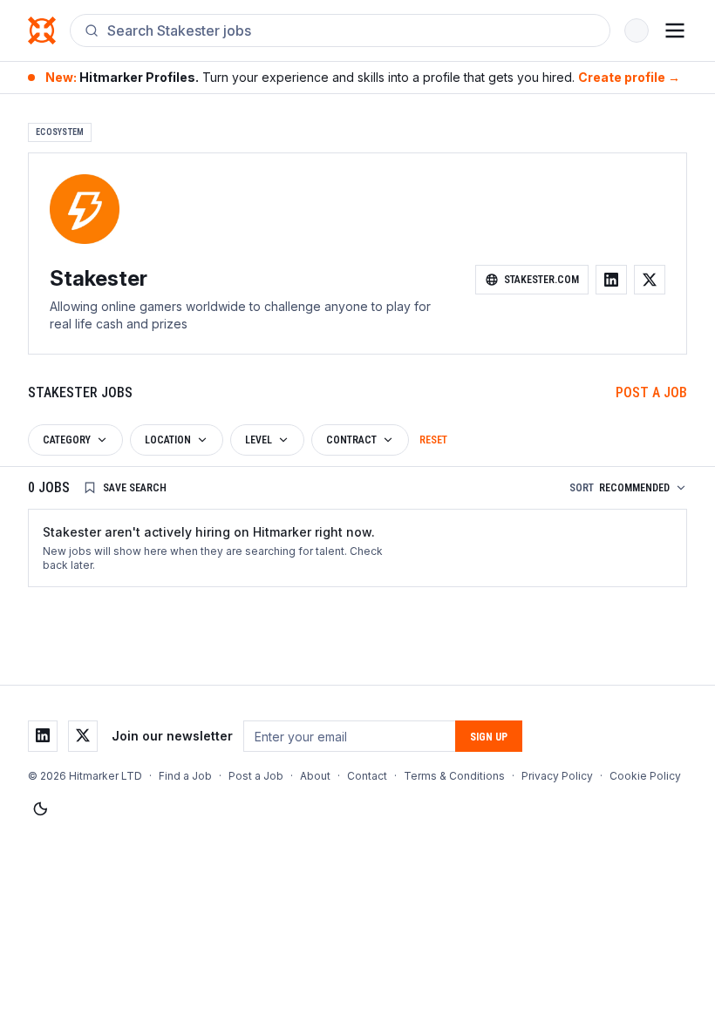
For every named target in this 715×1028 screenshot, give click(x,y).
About (315, 775)
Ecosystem (60, 132)
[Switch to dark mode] (40, 809)
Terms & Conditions (454, 775)
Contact (367, 775)
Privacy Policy (557, 775)
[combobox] (351, 30)
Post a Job (651, 392)
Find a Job (185, 775)
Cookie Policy (645, 775)
